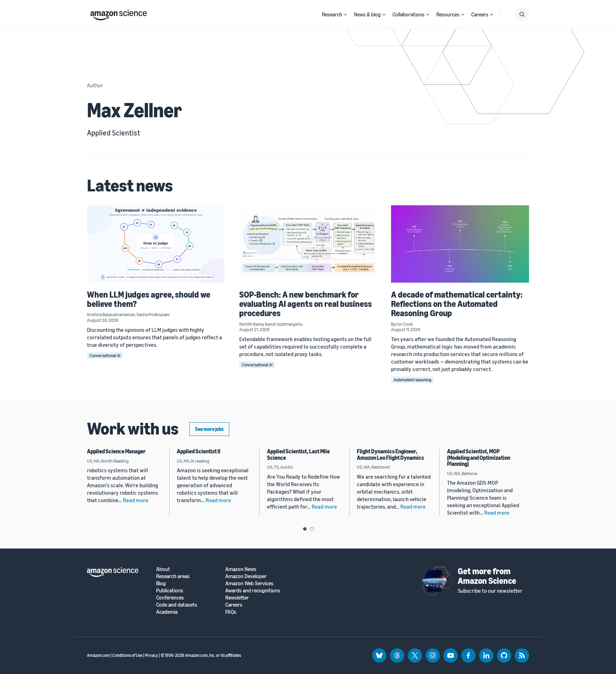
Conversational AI (104, 355)
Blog (161, 583)
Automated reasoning (412, 379)
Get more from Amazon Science (487, 575)
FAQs (230, 611)
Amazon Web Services (249, 583)
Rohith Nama (251, 324)
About (163, 569)
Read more (135, 500)
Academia (167, 611)
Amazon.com (98, 655)
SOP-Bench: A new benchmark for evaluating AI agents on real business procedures (305, 303)
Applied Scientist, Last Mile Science (298, 454)
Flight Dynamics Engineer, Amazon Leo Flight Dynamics (390, 454)
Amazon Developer (246, 576)
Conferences (170, 597)
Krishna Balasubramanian (111, 314)
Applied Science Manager (116, 451)
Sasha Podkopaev (153, 314)
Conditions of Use (127, 655)
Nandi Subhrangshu (284, 324)
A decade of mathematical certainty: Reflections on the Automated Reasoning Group (457, 303)
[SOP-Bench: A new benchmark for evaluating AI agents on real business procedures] (308, 244)
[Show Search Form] (522, 14)
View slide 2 (312, 529)
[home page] (118, 13)
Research (332, 14)
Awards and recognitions (252, 590)
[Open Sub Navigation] (345, 14)
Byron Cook (402, 324)
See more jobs (209, 429)
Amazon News (240, 569)
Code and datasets (176, 604)
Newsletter (237, 597)
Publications (169, 590)
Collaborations (408, 14)
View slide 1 (305, 529)
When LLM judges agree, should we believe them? (148, 299)
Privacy (151, 655)
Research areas (173, 576)
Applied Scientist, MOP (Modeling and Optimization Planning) (478, 457)
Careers (479, 14)
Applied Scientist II (198, 451)
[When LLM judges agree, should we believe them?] (156, 244)
